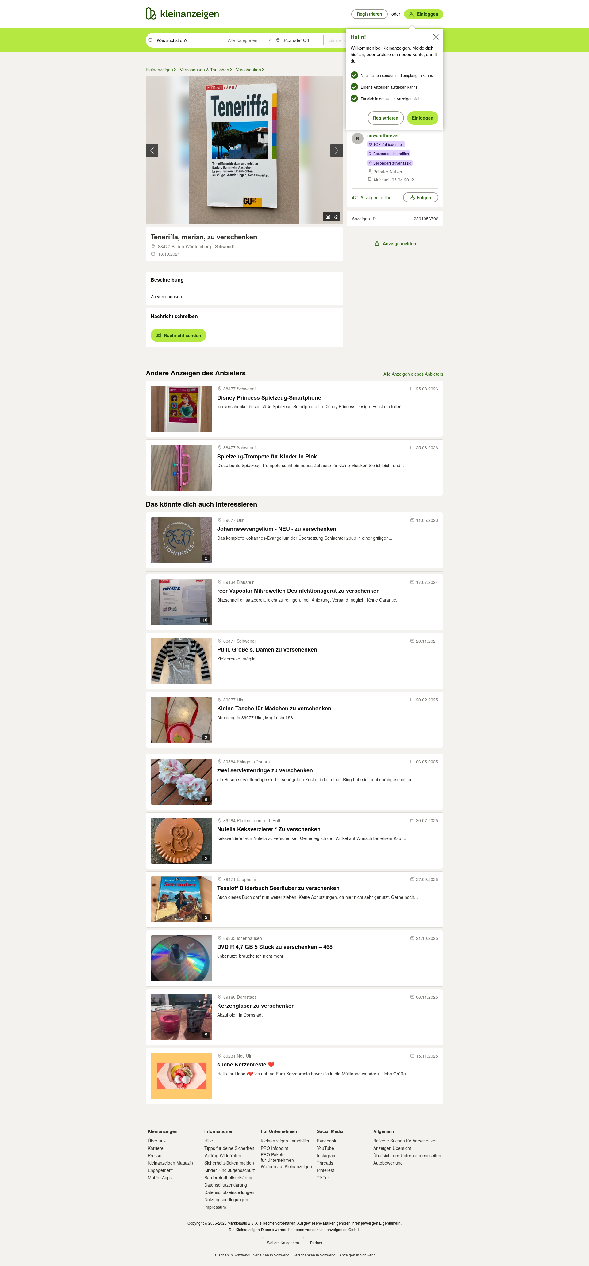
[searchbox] (189, 40)
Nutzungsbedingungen (226, 1199)
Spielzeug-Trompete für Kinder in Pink (267, 456)
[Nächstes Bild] (336, 150)
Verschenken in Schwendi (315, 1254)
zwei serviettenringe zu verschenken (265, 770)
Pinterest (325, 1170)
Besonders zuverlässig (392, 162)
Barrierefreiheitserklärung (229, 1177)
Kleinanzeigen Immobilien (285, 1141)
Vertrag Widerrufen (222, 1155)
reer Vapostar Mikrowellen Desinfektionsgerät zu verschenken (298, 590)
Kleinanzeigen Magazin (170, 1163)
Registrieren (385, 118)
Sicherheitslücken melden (229, 1163)
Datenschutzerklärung (225, 1185)
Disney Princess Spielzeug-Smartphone (269, 397)
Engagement (160, 1170)
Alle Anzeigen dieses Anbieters (413, 374)
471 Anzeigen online (371, 197)
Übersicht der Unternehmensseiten (407, 1155)
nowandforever (383, 135)
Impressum (215, 1207)
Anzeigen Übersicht (392, 1148)
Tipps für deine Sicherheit (229, 1148)
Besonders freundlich (391, 153)
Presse (154, 1155)
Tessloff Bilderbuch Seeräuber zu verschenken (278, 888)
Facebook (326, 1141)
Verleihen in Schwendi (272, 1254)
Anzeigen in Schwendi (358, 1254)
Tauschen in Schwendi (231, 1254)
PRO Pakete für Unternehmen (277, 1157)
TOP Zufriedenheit (388, 144)
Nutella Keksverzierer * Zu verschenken (269, 829)
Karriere (156, 1148)
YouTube (325, 1148)
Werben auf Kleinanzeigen (286, 1166)
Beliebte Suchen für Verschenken (405, 1141)
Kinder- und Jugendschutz (229, 1170)
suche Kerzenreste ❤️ (246, 1064)
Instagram (327, 1155)
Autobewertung (388, 1163)
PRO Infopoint (274, 1148)
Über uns (157, 1141)
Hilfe (208, 1141)
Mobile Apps (160, 1177)
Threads (325, 1163)
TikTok (323, 1177)
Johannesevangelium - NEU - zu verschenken (276, 528)
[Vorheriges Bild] (152, 150)
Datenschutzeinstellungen (229, 1192)
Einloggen (422, 118)
